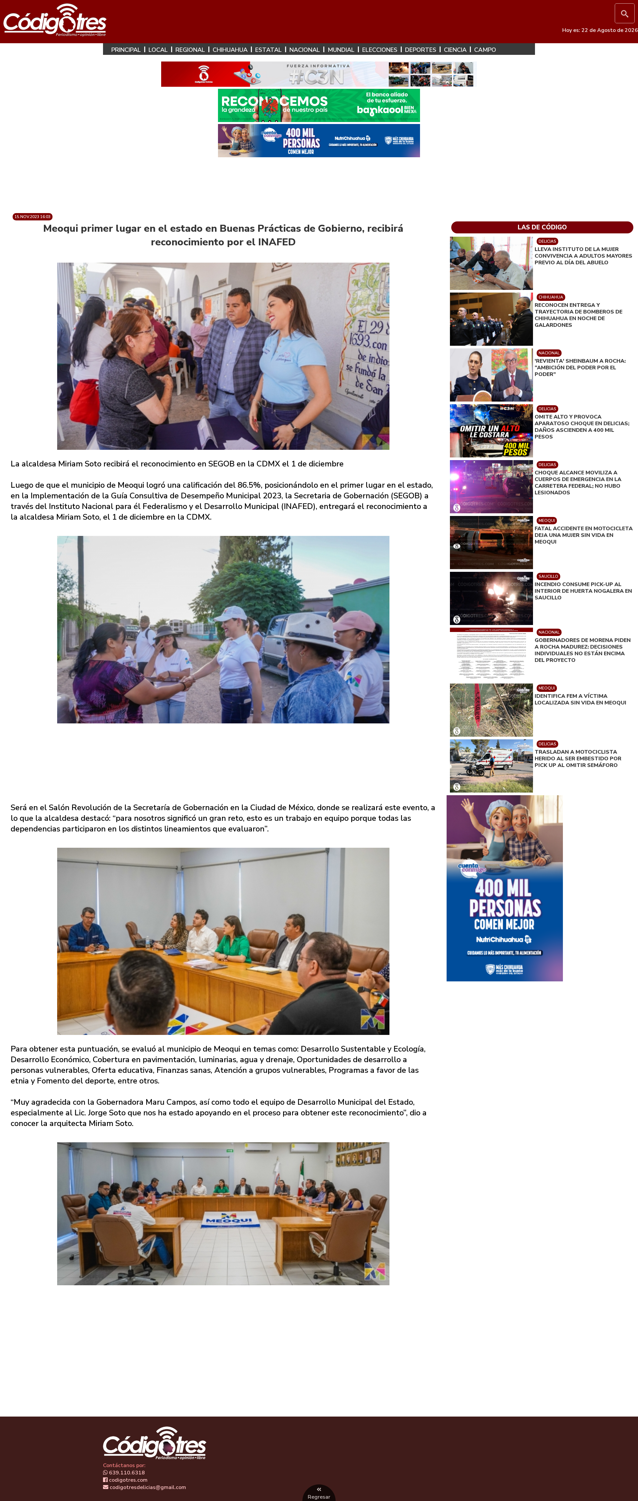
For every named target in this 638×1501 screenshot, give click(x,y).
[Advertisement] (319, 182)
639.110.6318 (126, 1472)
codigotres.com (128, 1480)
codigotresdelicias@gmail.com (147, 1487)
